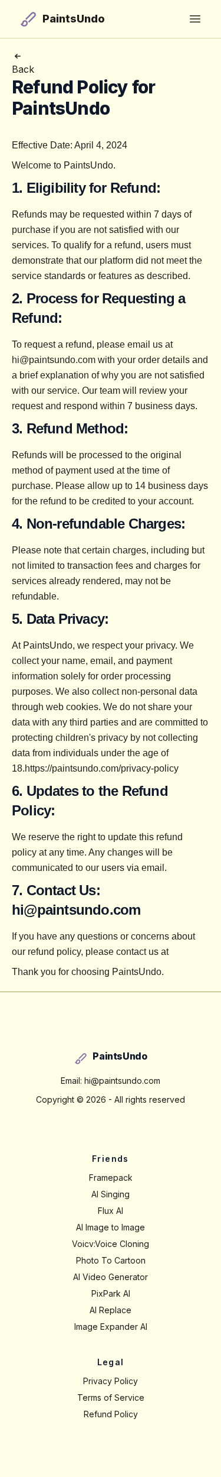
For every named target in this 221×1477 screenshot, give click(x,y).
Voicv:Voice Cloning (110, 1244)
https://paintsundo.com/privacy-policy (102, 768)
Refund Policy (111, 1414)
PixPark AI (110, 1293)
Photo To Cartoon (111, 1260)
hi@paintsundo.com (76, 910)
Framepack (111, 1177)
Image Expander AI (110, 1326)
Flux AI (110, 1211)
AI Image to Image (110, 1227)
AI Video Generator (110, 1277)
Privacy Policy (110, 1381)
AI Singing (110, 1194)
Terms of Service (110, 1397)
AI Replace (110, 1310)
